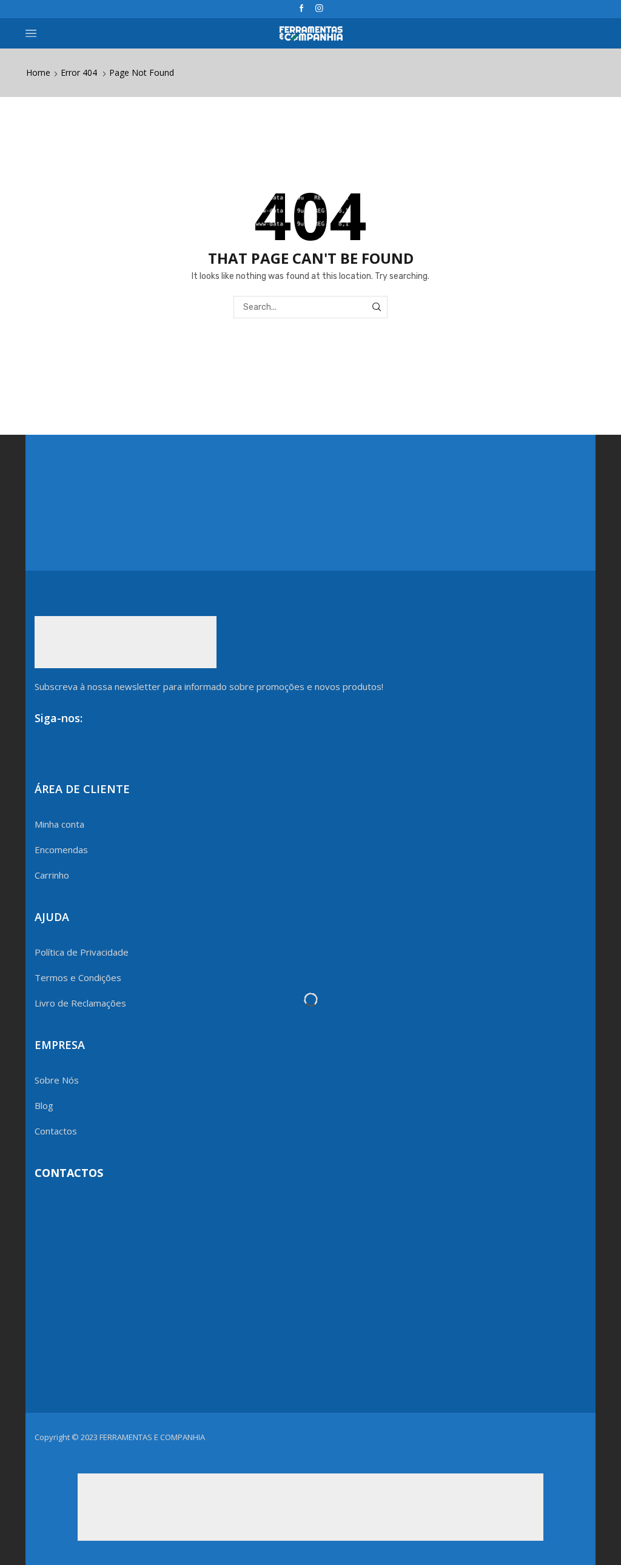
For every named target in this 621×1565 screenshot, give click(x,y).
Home (38, 72)
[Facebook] (302, 8)
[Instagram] (319, 8)
